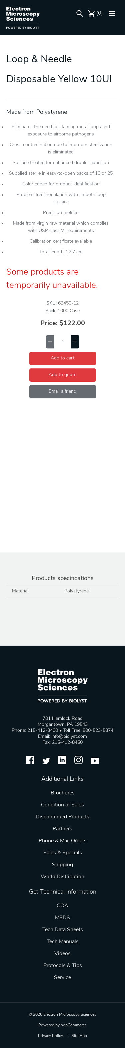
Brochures (63, 793)
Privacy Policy (50, 1036)
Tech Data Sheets (62, 930)
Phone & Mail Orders (63, 841)
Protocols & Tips (62, 965)
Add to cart (63, 358)
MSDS (62, 918)
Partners (62, 829)
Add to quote (62, 374)
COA (62, 906)
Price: (49, 323)
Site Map (79, 1036)
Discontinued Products (62, 817)
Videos (62, 953)
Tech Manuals (63, 941)
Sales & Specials (62, 853)
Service (62, 977)
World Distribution (62, 877)
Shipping (62, 865)
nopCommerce (74, 1025)
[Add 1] (75, 341)
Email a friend (62, 391)
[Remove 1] (50, 341)
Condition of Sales (62, 805)
